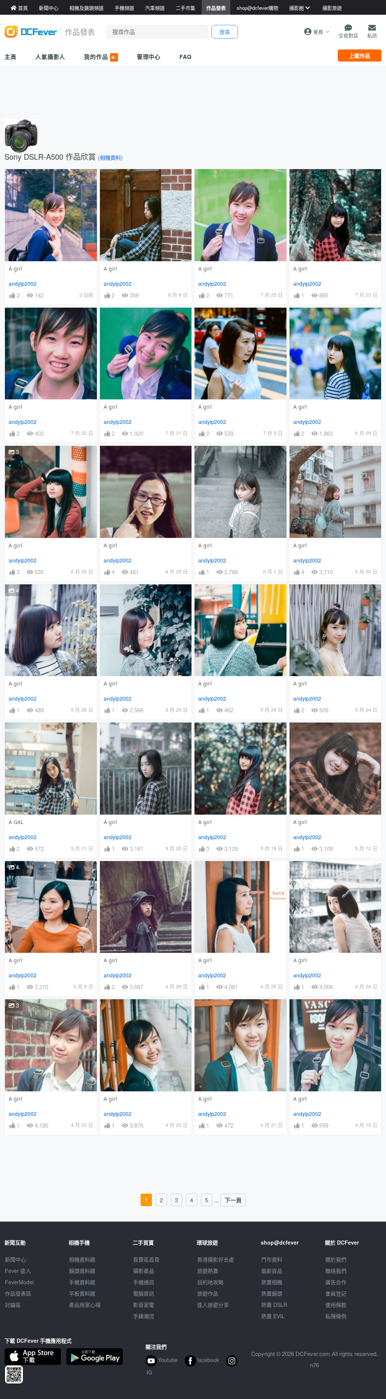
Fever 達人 (18, 1270)
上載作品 (359, 55)
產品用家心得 (85, 1304)
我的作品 (100, 56)
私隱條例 (335, 1316)
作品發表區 (18, 1293)
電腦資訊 (143, 1293)
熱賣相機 (271, 1282)
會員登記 (335, 1293)
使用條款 (335, 1304)
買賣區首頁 (146, 1259)
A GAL (16, 822)
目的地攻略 (210, 1282)
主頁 (11, 56)
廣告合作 (335, 1282)
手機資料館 (82, 1282)
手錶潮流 (143, 1316)
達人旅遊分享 (213, 1304)
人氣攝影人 (50, 56)
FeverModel (19, 1282)
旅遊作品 (207, 1293)
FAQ (185, 56)
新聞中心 (15, 1259)
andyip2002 (23, 283)
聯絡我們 (335, 1270)
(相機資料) (110, 157)
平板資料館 (82, 1293)
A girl (15, 268)
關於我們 (335, 1259)
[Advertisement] (193, 91)
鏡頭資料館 (82, 1270)
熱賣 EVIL (273, 1316)
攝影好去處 (215, 1259)
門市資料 (271, 1259)
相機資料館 (82, 1259)
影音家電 (143, 1304)
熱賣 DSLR (274, 1304)
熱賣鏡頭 (271, 1293)
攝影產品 (143, 1270)
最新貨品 (271, 1270)
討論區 (13, 1304)
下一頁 (233, 1200)
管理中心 (149, 56)
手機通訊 (143, 1282)
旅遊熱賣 (207, 1270)
